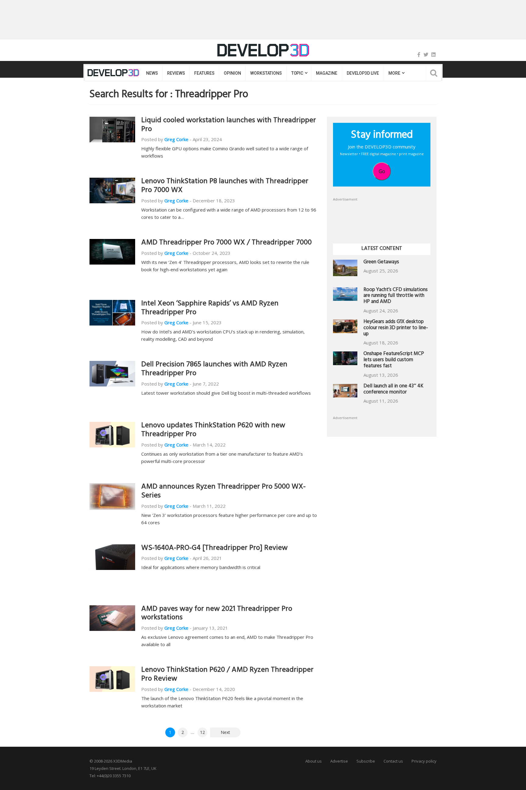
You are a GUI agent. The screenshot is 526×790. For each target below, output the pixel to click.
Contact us (393, 761)
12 (202, 732)
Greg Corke (176, 139)
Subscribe (365, 761)
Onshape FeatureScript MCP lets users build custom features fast (393, 360)
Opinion (232, 73)
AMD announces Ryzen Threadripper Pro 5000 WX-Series (223, 491)
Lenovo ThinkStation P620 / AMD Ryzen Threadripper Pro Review (227, 675)
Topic (297, 73)
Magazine (326, 73)
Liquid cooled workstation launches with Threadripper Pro (228, 125)
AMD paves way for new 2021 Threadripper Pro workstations (216, 614)
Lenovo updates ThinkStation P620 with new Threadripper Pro (213, 430)
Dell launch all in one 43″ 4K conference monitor (393, 389)
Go (382, 171)
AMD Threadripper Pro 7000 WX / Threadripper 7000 (226, 243)
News (152, 73)
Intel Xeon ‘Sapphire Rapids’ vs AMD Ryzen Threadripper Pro (210, 308)
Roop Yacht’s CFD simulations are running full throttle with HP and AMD (395, 296)
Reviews (176, 73)
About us (313, 761)
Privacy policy (424, 761)
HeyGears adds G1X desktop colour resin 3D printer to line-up (395, 328)
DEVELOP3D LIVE (363, 73)
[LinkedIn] (433, 54)
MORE (394, 73)
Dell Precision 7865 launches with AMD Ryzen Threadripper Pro (214, 369)
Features (204, 73)
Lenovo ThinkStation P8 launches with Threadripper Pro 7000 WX (224, 186)
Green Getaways (381, 262)
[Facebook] (418, 54)
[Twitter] (426, 54)
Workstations (266, 73)
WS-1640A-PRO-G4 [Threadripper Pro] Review (214, 549)
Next (225, 732)
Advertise (339, 761)
